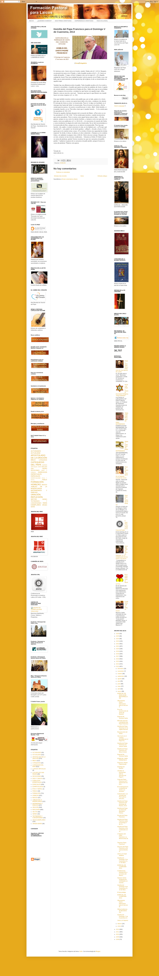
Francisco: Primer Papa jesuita (122, 763)
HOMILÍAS (63, 163)
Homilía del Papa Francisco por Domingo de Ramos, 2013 (122, 803)
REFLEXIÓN (37, 497)
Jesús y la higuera (122, 920)
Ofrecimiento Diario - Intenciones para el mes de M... (122, 903)
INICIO (31, 21)
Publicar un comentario (63, 172)
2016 (117, 659)
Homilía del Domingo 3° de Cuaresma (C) (122, 916)
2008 (117, 939)
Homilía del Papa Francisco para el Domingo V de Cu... (122, 822)
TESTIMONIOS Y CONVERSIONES (37, 816)
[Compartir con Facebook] (68, 160)
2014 (117, 664)
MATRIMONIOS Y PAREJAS (37, 804)
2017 (117, 656)
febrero (120, 923)
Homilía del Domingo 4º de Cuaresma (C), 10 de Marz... (122, 887)
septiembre (121, 676)
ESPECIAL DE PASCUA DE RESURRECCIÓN (122, 696)
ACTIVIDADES (36, 451)
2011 (117, 932)
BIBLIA (33, 460)
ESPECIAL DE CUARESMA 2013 (121, 866)
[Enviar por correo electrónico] (62, 160)
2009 (117, 937)
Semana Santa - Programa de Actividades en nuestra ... (122, 880)
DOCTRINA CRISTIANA (63, 21)
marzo (120, 691)
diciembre (121, 668)
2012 (117, 929)
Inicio (82, 176)
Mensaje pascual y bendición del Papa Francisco (122, 722)
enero (119, 926)
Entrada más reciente (60, 176)
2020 (117, 648)
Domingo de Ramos (121, 767)
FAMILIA (44, 480)
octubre (120, 673)
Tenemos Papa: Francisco (122, 843)
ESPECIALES (35, 476)
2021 (117, 646)
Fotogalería (83, 63)
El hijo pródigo (121, 892)
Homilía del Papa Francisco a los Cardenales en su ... (122, 829)
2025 (117, 636)
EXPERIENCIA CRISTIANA (84, 21)
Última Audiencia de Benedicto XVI (122, 910)
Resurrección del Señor (122, 732)
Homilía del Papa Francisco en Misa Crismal (122, 750)
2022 (117, 644)
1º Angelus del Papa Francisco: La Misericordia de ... (122, 837)
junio (119, 684)
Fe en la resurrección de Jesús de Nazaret (122, 712)
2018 (117, 654)
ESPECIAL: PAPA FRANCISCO (122, 759)
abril (119, 689)
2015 (117, 661)
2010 (117, 934)
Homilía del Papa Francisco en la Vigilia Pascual (122, 728)
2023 (117, 641)
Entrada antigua (102, 176)
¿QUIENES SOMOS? (44, 21)
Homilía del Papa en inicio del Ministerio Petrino (122, 811)
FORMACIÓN (37, 482)
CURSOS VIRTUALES (39, 769)
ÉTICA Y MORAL (37, 789)
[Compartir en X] (66, 160)
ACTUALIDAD (35, 453)
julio (119, 681)
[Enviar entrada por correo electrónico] (58, 160)
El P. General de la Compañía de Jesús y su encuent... (122, 789)
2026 (117, 633)
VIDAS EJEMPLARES (39, 504)
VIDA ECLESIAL (102, 21)
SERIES (44, 499)
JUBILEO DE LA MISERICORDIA (39, 487)
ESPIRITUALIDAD (35, 478)
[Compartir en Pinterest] (70, 160)
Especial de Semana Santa (122, 717)
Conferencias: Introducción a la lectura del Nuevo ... (122, 873)
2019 (117, 651)
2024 (117, 638)
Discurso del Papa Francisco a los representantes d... (122, 849)
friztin (81, 951)
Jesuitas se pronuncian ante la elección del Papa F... (121, 774)
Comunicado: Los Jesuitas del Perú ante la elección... (122, 796)
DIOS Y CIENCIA (37, 778)
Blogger (98, 951)
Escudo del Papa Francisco (122, 816)
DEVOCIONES (35, 470)
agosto (120, 678)
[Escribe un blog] (64, 160)
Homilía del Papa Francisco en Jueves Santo (122, 744)
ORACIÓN (36, 494)
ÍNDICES (44, 484)
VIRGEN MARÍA (37, 823)
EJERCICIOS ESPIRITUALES (39, 473)
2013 (117, 666)
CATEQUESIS (43, 460)
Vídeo (77, 63)
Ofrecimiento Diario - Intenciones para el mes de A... (122, 704)
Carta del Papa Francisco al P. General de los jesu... (122, 782)
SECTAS (34, 499)
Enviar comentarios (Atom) (69, 179)
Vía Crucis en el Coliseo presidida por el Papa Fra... (122, 738)
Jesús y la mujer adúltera (122, 854)
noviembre (121, 671)
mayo (119, 686)
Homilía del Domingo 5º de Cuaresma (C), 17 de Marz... (122, 860)
